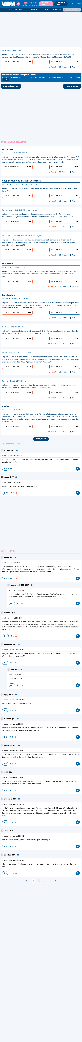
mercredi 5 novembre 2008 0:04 (13, 700)
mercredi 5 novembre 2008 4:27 (13, 860)
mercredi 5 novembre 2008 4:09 (13, 836)
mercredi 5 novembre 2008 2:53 (13, 804)
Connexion (76, 4)
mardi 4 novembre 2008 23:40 (12, 456)
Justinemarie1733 (17, 585)
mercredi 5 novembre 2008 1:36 (12, 777)
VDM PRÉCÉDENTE (11, 87)
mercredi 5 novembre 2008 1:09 (13, 724)
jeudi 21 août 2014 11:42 (16, 590)
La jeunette (7, 264)
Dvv (12, 670)
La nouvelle (7, 150)
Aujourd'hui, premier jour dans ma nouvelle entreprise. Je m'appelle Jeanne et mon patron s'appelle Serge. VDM (39, 190)
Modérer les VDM (61, 3)
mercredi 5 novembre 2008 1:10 (12, 751)
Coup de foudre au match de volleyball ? (21, 181)
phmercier (8, 799)
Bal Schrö (7, 855)
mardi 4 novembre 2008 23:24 (12, 482)
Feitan (6, 558)
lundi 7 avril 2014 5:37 (16, 675)
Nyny (6, 695)
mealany (7, 719)
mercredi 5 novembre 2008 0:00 (13, 650)
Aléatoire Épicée (33, 10)
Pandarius (8, 745)
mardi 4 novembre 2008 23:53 (12, 563)
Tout (4, 10)
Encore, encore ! (41, 439)
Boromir (7, 450)
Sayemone (8, 645)
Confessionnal (57, 10)
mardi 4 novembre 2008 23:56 (12, 618)
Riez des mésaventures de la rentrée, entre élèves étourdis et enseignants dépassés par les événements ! (41, 77)
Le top (45, 10)
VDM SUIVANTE (72, 87)
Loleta (6, 477)
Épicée (21, 10)
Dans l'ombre (8, 295)
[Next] (26, 881)
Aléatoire (13, 10)
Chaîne (5, 406)
